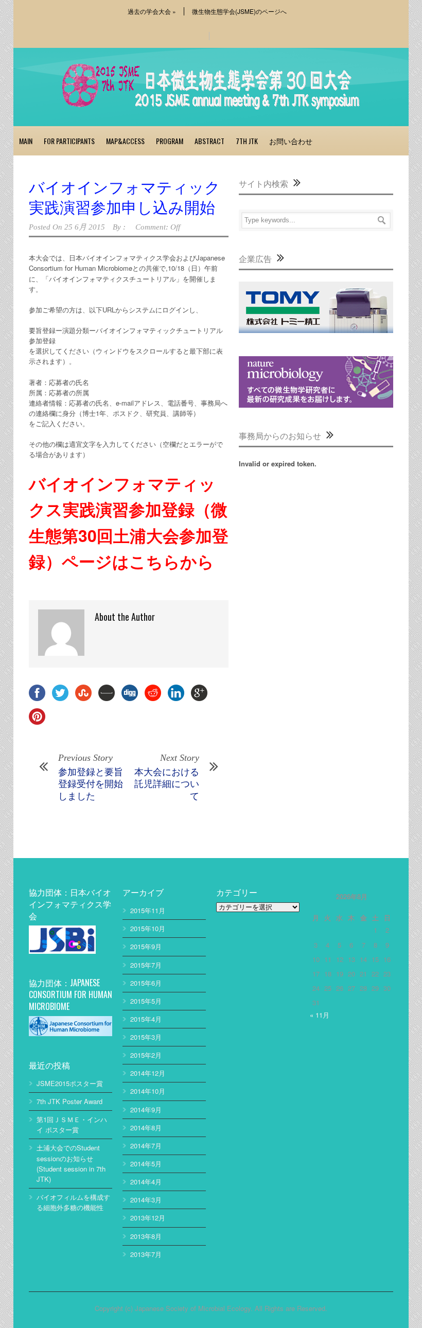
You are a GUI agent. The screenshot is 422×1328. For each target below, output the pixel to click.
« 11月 (319, 1015)
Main (25, 140)
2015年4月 (146, 1019)
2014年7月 (146, 1145)
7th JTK (247, 140)
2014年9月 (146, 1109)
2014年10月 (147, 1091)
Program (169, 140)
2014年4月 (146, 1181)
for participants (69, 140)
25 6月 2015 (84, 227)
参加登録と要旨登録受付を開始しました (90, 783)
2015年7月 (146, 965)
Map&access (125, 140)
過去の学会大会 (152, 11)
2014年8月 (146, 1127)
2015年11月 (147, 910)
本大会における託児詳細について (166, 783)
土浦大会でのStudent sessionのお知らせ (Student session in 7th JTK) (71, 1163)
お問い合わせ (290, 140)
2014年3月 (146, 1199)
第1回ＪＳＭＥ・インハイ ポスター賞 (72, 1124)
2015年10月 (147, 928)
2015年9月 (146, 946)
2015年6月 (146, 983)
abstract (209, 140)
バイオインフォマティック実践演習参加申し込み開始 (124, 196)
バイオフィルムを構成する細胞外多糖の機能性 (73, 1202)
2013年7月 (146, 1254)
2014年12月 (147, 1073)
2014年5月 (146, 1163)
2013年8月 (146, 1236)
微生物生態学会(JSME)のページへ (239, 11)
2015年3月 (146, 1037)
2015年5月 (146, 1001)
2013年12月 (147, 1217)
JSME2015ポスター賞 (70, 1083)
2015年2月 (146, 1055)
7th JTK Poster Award (69, 1101)
